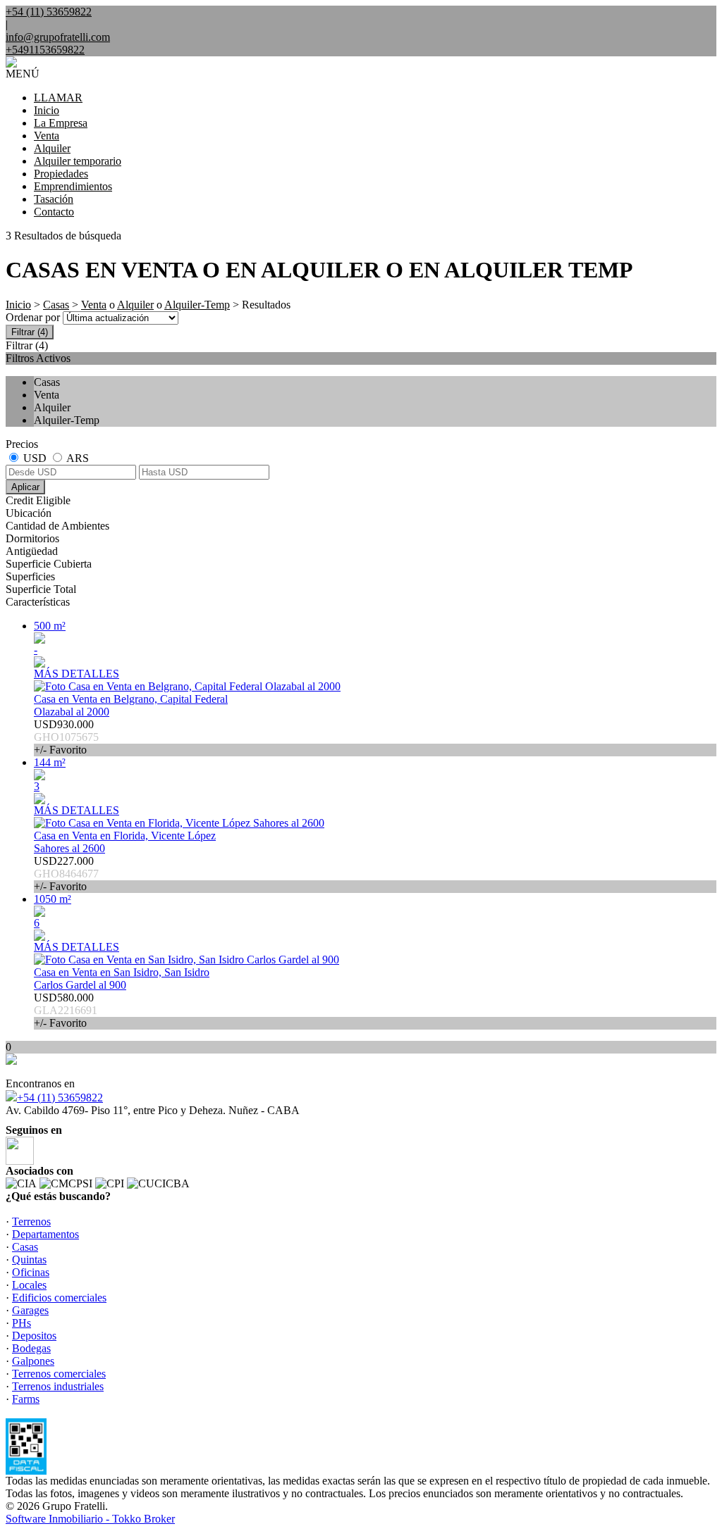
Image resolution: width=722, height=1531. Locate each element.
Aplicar (25, 487)
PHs (21, 1323)
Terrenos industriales (58, 1386)
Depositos (34, 1336)
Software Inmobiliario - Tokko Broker (90, 1519)
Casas (56, 305)
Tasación (53, 199)
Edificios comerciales (59, 1298)
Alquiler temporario (77, 161)
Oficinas (30, 1272)
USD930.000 (66, 737)
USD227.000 (66, 873)
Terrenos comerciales (59, 1374)
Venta (46, 136)
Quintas (29, 1260)
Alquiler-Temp (197, 305)
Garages (30, 1310)
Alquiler (52, 148)
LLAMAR (58, 98)
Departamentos (45, 1234)
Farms (25, 1399)
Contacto (54, 212)
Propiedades (61, 174)
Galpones (33, 1361)
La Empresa (60, 123)
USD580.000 (65, 1010)
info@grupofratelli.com (58, 37)
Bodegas (31, 1348)
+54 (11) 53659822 (60, 1098)
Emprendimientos (73, 186)
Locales (29, 1285)
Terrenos (31, 1221)
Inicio (46, 110)
